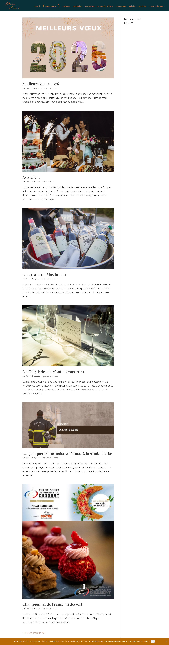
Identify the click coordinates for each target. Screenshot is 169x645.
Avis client (31, 177)
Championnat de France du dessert (52, 604)
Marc (27, 88)
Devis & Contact (51, 6)
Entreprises (89, 6)
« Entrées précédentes (34, 632)
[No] (166, 642)
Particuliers (77, 6)
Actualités (142, 6)
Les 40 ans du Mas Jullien (44, 274)
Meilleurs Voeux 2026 (40, 83)
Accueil (37, 6)
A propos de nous (156, 6)
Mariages (66, 6)
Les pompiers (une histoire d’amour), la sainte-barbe (67, 453)
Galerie (132, 6)
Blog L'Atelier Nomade (50, 88)
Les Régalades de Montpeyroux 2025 (53, 371)
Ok (153, 641)
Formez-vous (121, 6)
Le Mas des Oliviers (105, 6)
